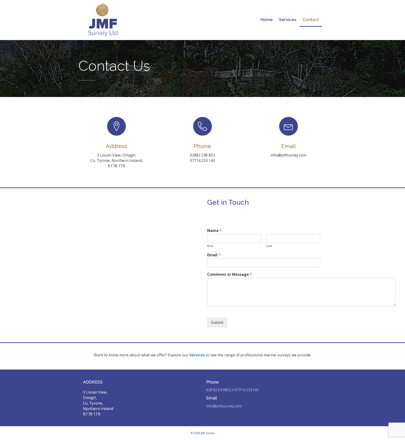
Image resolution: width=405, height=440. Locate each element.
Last (269, 246)
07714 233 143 (202, 160)
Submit (217, 322)
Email (214, 255)
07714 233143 (246, 389)
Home (267, 19)
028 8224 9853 (218, 389)
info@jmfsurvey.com (288, 155)
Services (287, 19)
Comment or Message (229, 274)
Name (214, 230)
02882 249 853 (202, 155)
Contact (311, 19)
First (210, 246)
